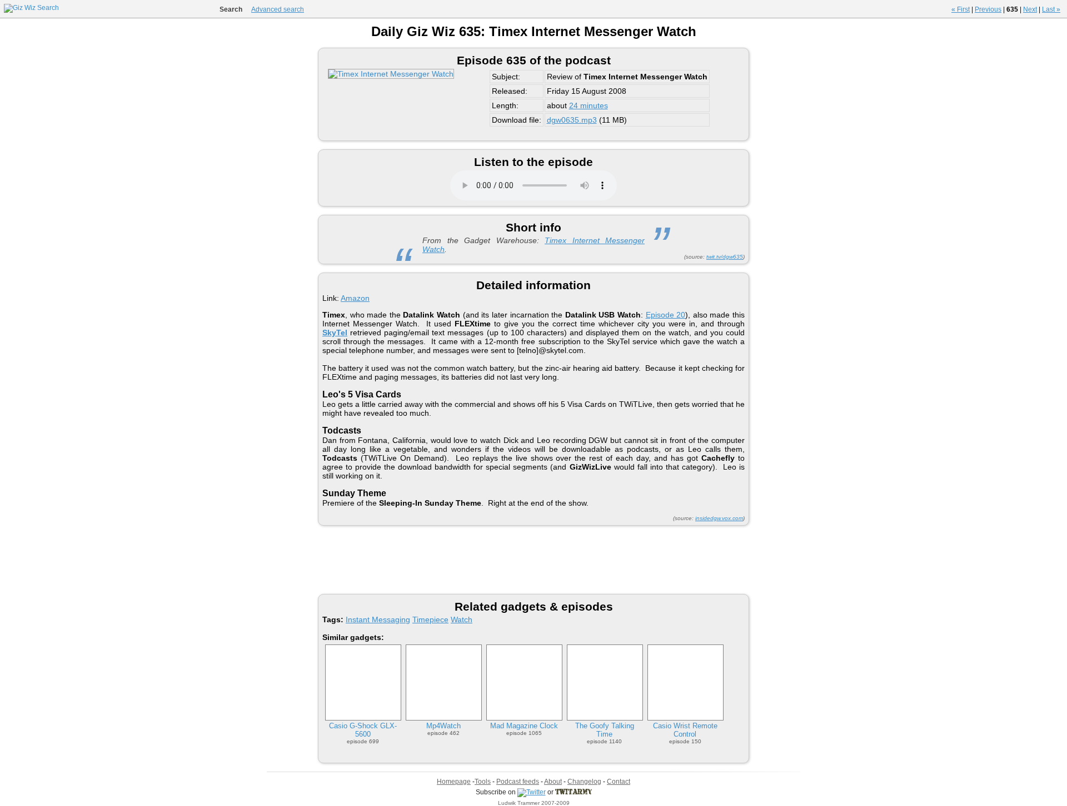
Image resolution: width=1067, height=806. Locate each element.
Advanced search (277, 9)
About (553, 781)
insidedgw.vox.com (719, 518)
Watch (461, 619)
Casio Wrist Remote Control (685, 730)
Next (1030, 9)
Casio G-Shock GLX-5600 (363, 730)
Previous (988, 9)
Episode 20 (666, 314)
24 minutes (588, 105)
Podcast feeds (517, 781)
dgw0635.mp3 (572, 119)
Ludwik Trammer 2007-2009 (534, 803)
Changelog (584, 781)
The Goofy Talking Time (604, 730)
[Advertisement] (533, 559)
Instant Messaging (378, 619)
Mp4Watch (443, 726)
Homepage (454, 781)
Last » (1051, 9)
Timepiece (430, 619)
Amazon (355, 298)
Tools (483, 781)
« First (960, 9)
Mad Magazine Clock (524, 726)
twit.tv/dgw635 (724, 257)
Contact (618, 781)
